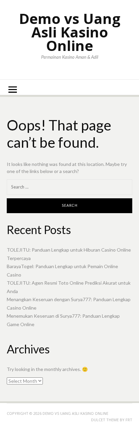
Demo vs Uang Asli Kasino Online (69, 32)
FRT (129, 419)
